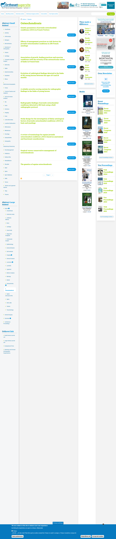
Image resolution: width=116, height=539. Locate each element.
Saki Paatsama (88, 76)
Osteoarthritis (8, 137)
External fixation (11, 248)
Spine (6, 171)
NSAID (8, 280)
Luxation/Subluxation (10, 123)
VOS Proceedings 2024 (107, 172)
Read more (71, 35)
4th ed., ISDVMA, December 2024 (88, 112)
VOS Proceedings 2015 (107, 181)
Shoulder (7, 164)
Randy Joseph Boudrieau (88, 40)
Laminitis (9, 265)
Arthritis (7, 33)
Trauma (7, 194)
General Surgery (9, 314)
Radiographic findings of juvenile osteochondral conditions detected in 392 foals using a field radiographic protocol (39, 105)
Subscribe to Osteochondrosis (21, 178)
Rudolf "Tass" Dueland (88, 58)
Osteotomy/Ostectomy (9, 146)
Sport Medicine (8, 175)
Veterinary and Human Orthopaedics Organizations (9, 351)
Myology (9, 276)
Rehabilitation (8, 160)
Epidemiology (10, 244)
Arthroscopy (8, 36)
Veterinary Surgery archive (32, 14)
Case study (9, 230)
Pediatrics (7, 153)
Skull (6, 168)
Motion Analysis (10, 273)
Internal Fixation (11, 258)
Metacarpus (8, 127)
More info (40, 528)
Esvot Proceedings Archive (105, 157)
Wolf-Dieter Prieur (87, 67)
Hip (5, 102)
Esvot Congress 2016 (107, 140)
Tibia (6, 191)
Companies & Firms (9, 346)
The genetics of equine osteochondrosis (36, 164)
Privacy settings (58, 523)
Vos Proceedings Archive (106, 216)
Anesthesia (7, 29)
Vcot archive (44, 14)
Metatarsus (7, 130)
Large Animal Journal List (9, 341)
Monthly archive (10, 14)
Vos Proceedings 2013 (108, 200)
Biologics (7, 40)
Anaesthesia (10, 210)
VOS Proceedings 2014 (107, 190)
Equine (29, 19)
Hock (6, 105)
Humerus (7, 109)
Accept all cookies (97, 536)
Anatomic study (10, 214)
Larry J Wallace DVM (88, 30)
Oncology (7, 134)
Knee (6, 116)
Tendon (8, 306)
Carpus (6, 52)
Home (2, 14)
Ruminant (7, 318)
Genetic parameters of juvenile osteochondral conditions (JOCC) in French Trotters (38, 29)
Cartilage (7, 56)
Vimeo (15, 531)
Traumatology (10, 310)
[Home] (15, 5)
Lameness (9, 262)
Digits (6, 68)
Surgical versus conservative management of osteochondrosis (38, 151)
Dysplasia (7, 75)
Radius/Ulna (8, 157)
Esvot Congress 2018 (107, 130)
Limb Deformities (9, 119)
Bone (8, 223)
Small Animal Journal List (9, 336)
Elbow (6, 79)
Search (112, 14)
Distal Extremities (9, 72)
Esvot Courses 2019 (107, 120)
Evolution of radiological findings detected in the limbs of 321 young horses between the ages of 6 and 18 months (42, 75)
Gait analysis (10, 251)
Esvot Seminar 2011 (107, 110)
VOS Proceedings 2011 (108, 209)
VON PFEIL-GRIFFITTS (88, 108)
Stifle (6, 178)
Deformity (7, 64)
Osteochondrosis (9, 290)
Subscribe (106, 91)
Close (103, 524)
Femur (6, 88)
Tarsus (6, 182)
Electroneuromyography (9, 84)
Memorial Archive (89, 84)
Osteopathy (7, 141)
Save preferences (17, 536)
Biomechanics (8, 43)
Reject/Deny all (85, 536)
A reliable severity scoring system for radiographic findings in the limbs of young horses (41, 90)
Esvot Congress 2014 (107, 149)
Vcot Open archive (53, 14)
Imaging (7, 112)
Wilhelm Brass (88, 49)
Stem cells (9, 303)
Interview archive (20, 14)
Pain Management (9, 150)
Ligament (9, 269)
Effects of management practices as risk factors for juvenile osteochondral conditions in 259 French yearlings (41, 43)
